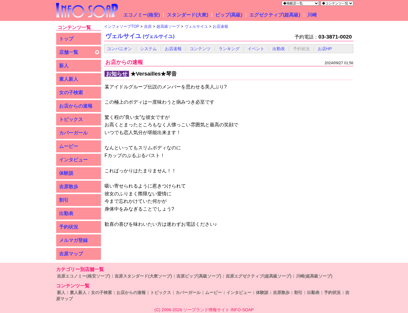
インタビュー (73, 159)
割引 (64, 199)
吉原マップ (71, 253)
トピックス (71, 119)
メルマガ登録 (73, 240)
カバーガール (73, 132)
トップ (66, 38)
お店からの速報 (76, 105)
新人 (64, 65)
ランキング (229, 48)
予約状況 (68, 226)
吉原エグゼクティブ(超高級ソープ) (259, 276)
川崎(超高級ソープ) (314, 276)
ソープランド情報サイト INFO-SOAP (218, 309)
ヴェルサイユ (139, 36)
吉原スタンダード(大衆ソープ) (143, 276)
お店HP (325, 48)
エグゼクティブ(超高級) (274, 14)
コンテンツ (200, 48)
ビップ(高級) (228, 14)
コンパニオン (119, 48)
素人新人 (68, 79)
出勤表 (66, 213)
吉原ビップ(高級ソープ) (199, 276)
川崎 (312, 14)
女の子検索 (71, 92)
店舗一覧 (68, 52)
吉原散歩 (68, 186)
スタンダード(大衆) (187, 14)
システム (148, 48)
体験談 (66, 173)
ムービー (68, 146)
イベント (256, 48)
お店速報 (173, 48)
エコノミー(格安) (141, 14)
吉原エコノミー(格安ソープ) (83, 276)
